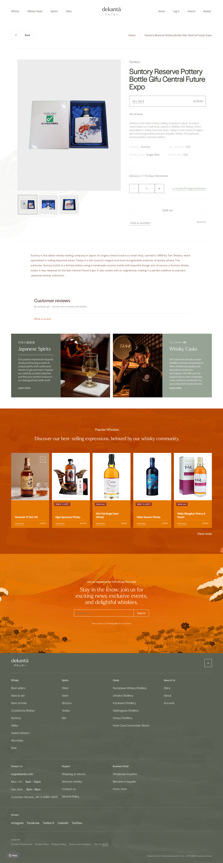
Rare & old (17, 695)
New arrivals (19, 703)
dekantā (15, 839)
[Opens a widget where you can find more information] (13, 856)
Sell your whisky (72, 781)
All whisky (17, 740)
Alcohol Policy (70, 796)
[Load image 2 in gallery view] (48, 204)
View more (204, 533)
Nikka (14, 725)
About (167, 695)
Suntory (16, 718)
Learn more (24, 388)
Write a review (42, 319)
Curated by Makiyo (23, 710)
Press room (120, 789)
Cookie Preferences (21, 844)
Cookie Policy (42, 844)
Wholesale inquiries (125, 774)
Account (169, 703)
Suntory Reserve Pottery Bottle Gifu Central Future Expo (178, 35)
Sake (65, 695)
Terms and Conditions (80, 844)
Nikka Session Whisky (148, 517)
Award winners (20, 733)
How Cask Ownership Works (131, 725)
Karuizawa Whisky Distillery (130, 688)
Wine (65, 688)
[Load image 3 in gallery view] (69, 204)
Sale (14, 748)
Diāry (167, 688)
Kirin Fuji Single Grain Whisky (107, 515)
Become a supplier (124, 781)
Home (131, 35)
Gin (64, 718)
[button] (15, 11)
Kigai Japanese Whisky (67, 517)
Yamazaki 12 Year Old (26, 517)
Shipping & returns (74, 774)
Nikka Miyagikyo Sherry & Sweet (191, 515)
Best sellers (18, 688)
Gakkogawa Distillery (126, 710)
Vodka (66, 710)
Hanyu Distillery (122, 718)
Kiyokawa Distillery (124, 703)
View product (19, 523)
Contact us (69, 789)
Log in (176, 11)
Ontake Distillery (123, 695)
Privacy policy (112, 623)
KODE (105, 844)
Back (27, 35)
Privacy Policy (59, 844)
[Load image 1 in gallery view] (27, 204)
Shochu (67, 703)
